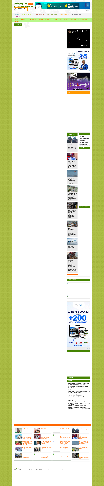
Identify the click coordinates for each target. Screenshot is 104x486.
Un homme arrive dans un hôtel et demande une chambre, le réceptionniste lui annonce (78, 384)
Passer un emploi (64, 14)
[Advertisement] (52, 416)
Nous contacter (77, 14)
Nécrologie (67, 19)
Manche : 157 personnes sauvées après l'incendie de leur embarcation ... (84, 442)
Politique (17, 19)
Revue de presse (52, 14)
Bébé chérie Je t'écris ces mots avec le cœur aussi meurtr (78, 401)
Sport (51, 19)
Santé (56, 19)
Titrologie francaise (83, 19)
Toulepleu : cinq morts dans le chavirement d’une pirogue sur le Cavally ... (65, 455)
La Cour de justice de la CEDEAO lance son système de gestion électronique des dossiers (72, 196)
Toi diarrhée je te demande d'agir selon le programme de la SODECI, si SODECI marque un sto (79, 408)
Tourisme (41, 19)
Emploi (60, 19)
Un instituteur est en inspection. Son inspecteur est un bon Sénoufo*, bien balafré (79, 392)
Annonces (57, 468)
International (40, 14)
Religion (47, 19)
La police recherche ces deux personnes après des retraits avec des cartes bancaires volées (72, 148)
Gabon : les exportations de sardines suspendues (71, 248)
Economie (23, 19)
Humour (17, 21)
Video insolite (77, 468)
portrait (17, 16)
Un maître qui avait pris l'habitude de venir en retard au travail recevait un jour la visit (79, 395)
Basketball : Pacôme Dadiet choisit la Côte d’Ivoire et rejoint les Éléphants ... (46, 429)
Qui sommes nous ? (27, 14)
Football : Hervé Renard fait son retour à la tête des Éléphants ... (46, 442)
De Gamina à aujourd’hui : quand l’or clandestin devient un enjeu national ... (65, 436)
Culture (29, 19)
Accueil (17, 14)
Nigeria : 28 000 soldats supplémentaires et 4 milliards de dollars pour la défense (72, 164)
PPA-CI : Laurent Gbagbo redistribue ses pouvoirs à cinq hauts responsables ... (27, 448)
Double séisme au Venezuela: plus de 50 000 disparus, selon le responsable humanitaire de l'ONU (72, 214)
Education (34, 19)
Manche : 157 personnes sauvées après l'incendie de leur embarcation (72, 181)
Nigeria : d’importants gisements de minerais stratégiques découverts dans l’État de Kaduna (72, 232)
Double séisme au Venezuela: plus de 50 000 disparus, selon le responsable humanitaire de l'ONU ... (84, 456)
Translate (25, 9)
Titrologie (73, 19)
